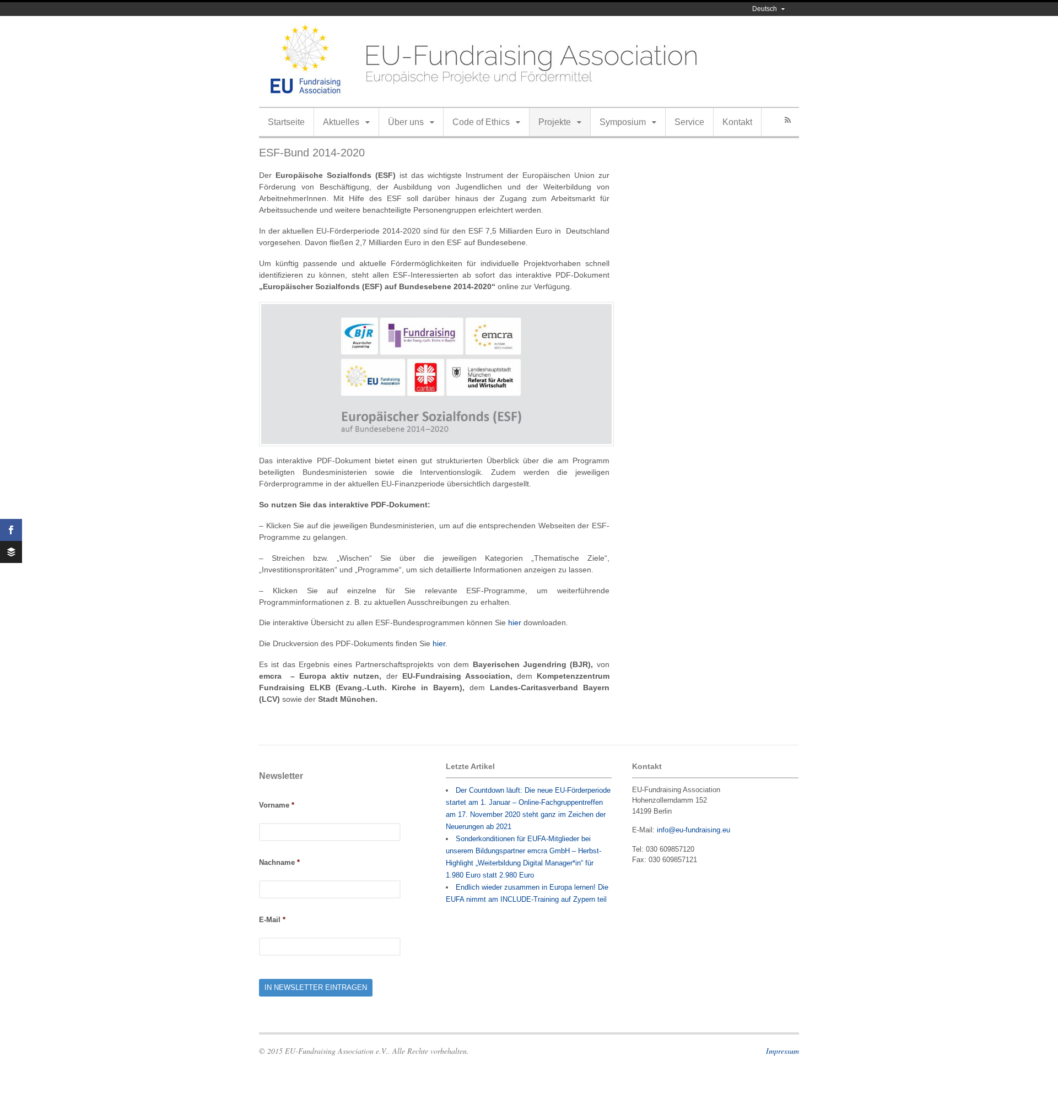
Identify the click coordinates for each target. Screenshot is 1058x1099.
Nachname (279, 862)
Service (689, 122)
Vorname (276, 805)
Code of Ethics (481, 122)
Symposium (623, 122)
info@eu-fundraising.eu (693, 830)
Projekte (554, 122)
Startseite (286, 122)
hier (515, 622)
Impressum (782, 1051)
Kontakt (737, 122)
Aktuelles (341, 122)
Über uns (406, 122)
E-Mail (272, 920)
